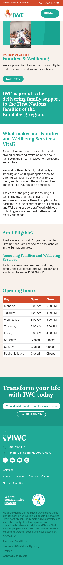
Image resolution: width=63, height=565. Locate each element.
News (6, 483)
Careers (46, 476)
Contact (33, 476)
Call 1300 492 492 (31, 414)
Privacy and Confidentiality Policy (21, 546)
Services (8, 470)
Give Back (19, 483)
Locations (19, 476)
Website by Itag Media (15, 556)
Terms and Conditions (15, 541)
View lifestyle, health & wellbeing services (31, 406)
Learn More (13, 78)
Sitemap (7, 551)
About (6, 476)
